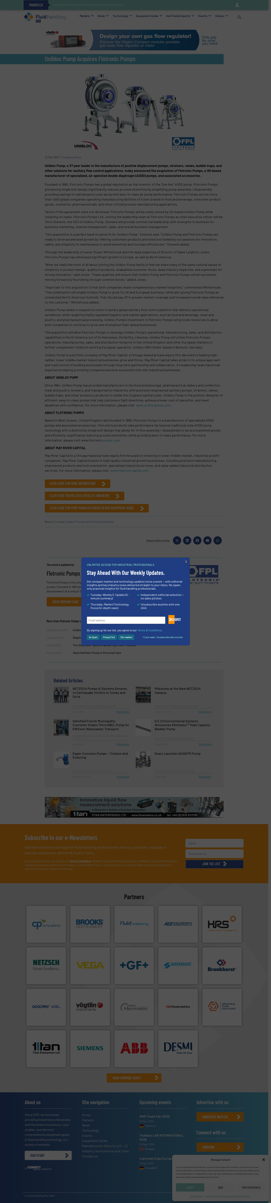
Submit (173, 619)
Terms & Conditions (149, 630)
